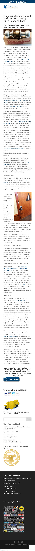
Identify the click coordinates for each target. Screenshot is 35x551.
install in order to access (10, 336)
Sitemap (19, 544)
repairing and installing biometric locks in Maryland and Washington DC (15, 268)
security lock (23, 284)
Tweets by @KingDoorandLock (12, 502)
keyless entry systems (20, 300)
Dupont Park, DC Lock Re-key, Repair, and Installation (18, 370)
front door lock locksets (16, 106)
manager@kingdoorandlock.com (12, 442)
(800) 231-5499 (17, 375)
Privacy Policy (26, 544)
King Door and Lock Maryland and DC (15, 148)
